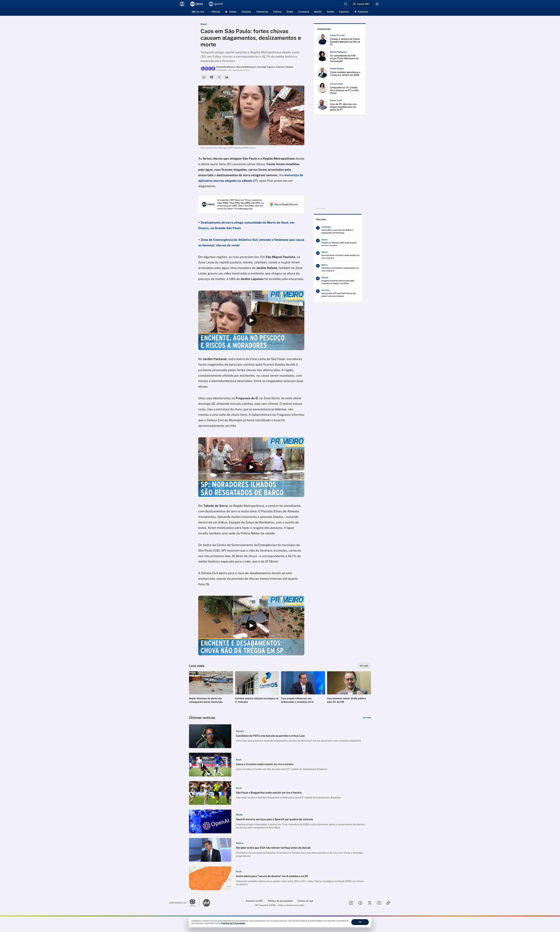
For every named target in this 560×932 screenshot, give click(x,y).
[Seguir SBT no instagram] (351, 903)
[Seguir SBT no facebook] (360, 903)
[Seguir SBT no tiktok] (388, 903)
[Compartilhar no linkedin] (226, 77)
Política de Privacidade (233, 923)
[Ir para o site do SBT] (206, 902)
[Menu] (377, 4)
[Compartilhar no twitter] (219, 77)
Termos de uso (305, 900)
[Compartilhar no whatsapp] (204, 77)
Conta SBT (363, 3)
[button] (211, 691)
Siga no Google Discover (286, 204)
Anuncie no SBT (254, 900)
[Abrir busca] (346, 4)
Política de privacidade (280, 900)
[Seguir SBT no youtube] (379, 903)
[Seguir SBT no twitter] (369, 903)
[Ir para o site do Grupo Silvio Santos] (184, 902)
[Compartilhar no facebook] (211, 77)
